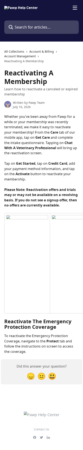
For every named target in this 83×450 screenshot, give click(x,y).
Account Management (20, 56)
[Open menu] (75, 7)
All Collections (14, 51)
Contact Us (41, 429)
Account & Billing (41, 51)
